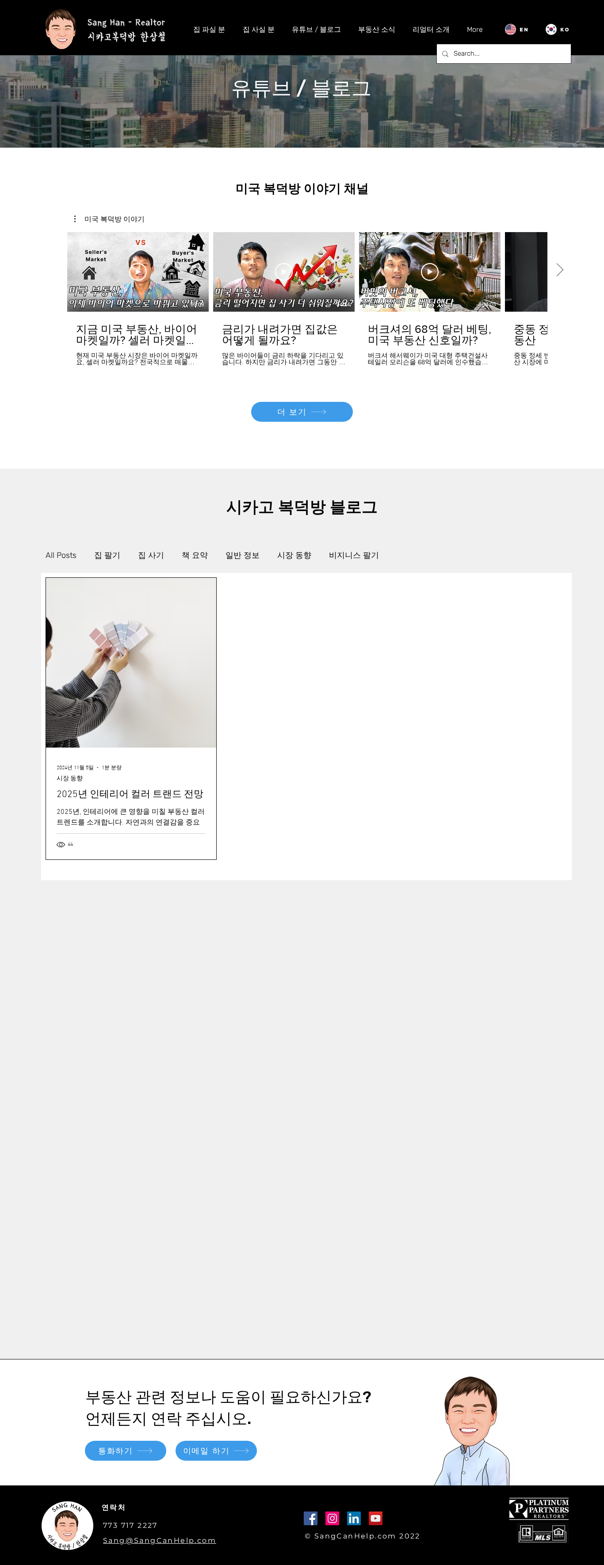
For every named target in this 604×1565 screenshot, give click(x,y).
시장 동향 (294, 555)
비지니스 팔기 (354, 555)
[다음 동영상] (559, 270)
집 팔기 (107, 555)
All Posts (61, 555)
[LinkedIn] (354, 1518)
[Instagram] (332, 1518)
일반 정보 (243, 555)
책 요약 (195, 555)
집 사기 (151, 555)
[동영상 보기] (138, 272)
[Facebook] (310, 1518)
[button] (109, 219)
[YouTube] (375, 1518)
